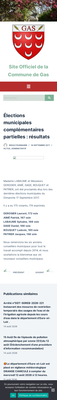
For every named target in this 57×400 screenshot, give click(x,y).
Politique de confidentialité (33, 395)
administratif (18, 148)
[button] (28, 86)
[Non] (53, 390)
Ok (13, 395)
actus (6, 148)
